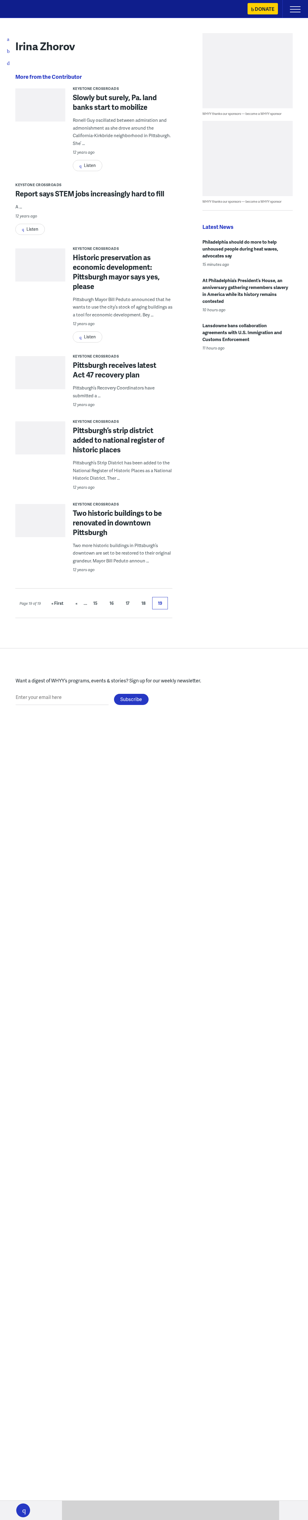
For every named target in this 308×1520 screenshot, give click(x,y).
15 (95, 603)
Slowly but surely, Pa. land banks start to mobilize (115, 102)
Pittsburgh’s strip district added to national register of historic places (119, 439)
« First (57, 603)
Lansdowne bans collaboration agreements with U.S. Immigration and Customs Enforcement (242, 332)
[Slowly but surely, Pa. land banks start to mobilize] (40, 121)
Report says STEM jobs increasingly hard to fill (89, 193)
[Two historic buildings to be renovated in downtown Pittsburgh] (40, 532)
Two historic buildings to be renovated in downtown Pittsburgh (117, 522)
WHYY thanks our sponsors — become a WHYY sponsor (242, 113)
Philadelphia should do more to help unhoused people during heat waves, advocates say (240, 248)
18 (143, 603)
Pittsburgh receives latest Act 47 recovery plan (114, 370)
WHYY (23, 9)
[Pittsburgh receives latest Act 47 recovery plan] (40, 384)
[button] (23, 1510)
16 (111, 603)
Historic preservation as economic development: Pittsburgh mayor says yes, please (116, 271)
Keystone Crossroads (96, 88)
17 (127, 603)
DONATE (264, 8)
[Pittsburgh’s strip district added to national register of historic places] (40, 449)
